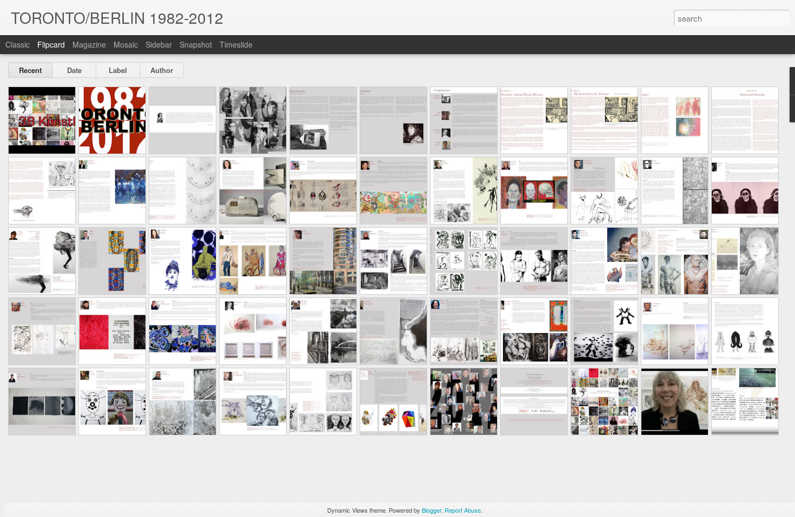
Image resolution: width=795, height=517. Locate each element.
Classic (17, 44)
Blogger (431, 510)
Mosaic (126, 44)
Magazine (89, 44)
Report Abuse (463, 510)
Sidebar (158, 44)
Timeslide (236, 44)
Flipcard (51, 44)
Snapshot (196, 44)
